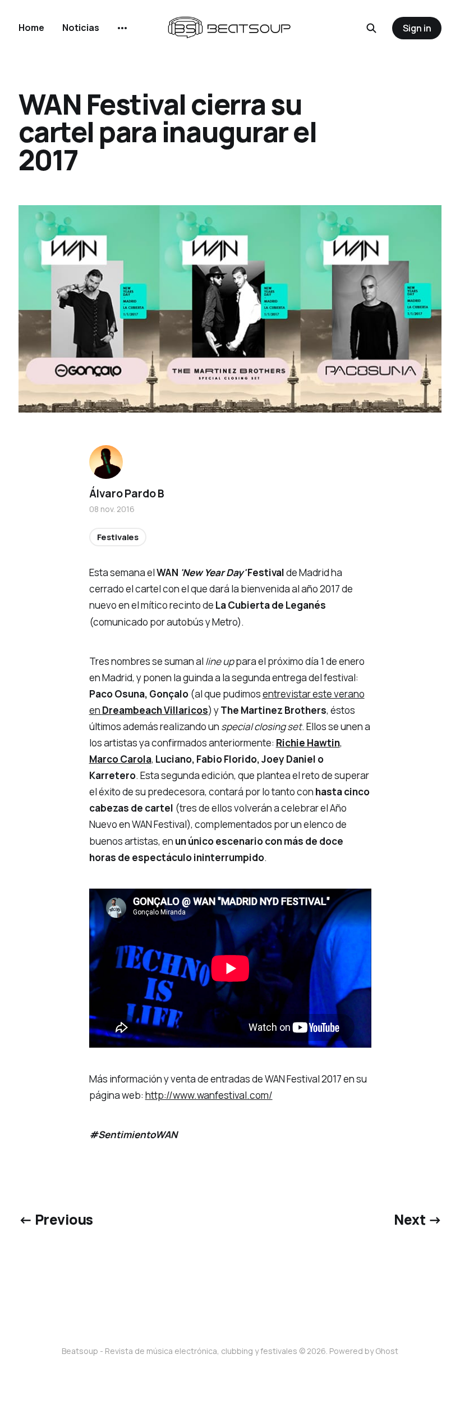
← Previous (56, 1219)
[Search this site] (371, 28)
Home (31, 27)
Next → (417, 1219)
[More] (122, 28)
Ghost (386, 1351)
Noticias (80, 27)
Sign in (417, 28)
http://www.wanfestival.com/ (209, 1095)
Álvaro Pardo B (126, 493)
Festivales (118, 537)
